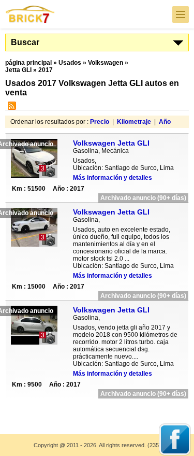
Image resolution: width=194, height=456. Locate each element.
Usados (69, 62)
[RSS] (10, 107)
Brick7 (30, 14)
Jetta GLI (18, 70)
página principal (28, 62)
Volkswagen (105, 62)
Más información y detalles (112, 177)
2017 (45, 70)
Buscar (25, 42)
